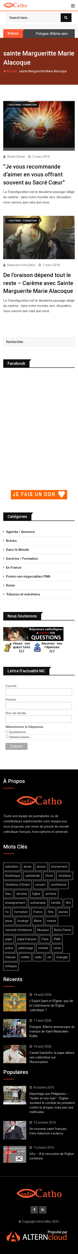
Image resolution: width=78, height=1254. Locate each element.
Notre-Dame (62, 930)
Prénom (10, 699)
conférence (59, 884)
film (68, 902)
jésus (8, 921)
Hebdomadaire (18, 737)
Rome (10, 585)
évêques (11, 966)
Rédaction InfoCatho (21, 265)
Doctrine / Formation (22, 559)
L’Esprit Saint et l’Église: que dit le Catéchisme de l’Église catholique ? (51, 1005)
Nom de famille (15, 713)
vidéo (38, 957)
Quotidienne (17, 732)
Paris (45, 939)
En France (13, 568)
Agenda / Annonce (20, 532)
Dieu (8, 894)
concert (40, 884)
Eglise (36, 894)
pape (8, 939)
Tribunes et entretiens (23, 594)
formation (21, 912)
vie (49, 957)
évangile (62, 957)
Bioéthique (12, 875)
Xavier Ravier (16, 156)
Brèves (11, 541)
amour (41, 866)
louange (23, 921)
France (37, 912)
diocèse (21, 894)
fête (51, 912)
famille (55, 902)
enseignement (15, 902)
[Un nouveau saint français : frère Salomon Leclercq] (14, 1130)
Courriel (10, 686)
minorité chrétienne (18, 930)
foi (7, 912)
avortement (59, 866)
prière (9, 948)
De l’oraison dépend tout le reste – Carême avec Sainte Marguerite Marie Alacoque (38, 283)
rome (57, 948)
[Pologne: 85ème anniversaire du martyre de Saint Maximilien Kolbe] (14, 1028)
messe (51, 921)
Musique (43, 930)
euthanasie (38, 902)
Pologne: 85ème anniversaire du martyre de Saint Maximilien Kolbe (52, 1031)
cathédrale (32, 875)
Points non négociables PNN (28, 576)
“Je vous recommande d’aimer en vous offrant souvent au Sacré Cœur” (34, 174)
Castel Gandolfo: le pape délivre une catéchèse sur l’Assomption (51, 1057)
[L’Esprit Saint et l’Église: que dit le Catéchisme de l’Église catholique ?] (14, 1002)
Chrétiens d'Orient (17, 884)
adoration (11, 866)
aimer (28, 866)
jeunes (63, 912)
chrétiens (64, 875)
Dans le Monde (17, 550)
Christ (49, 875)
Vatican (10, 957)
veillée (25, 957)
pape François (26, 939)
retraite (43, 948)
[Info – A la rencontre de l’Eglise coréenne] (14, 1154)
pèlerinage (25, 948)
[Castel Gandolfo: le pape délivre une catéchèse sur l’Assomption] (14, 1054)
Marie (38, 921)
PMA (57, 939)
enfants (51, 894)
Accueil (11, 71)
